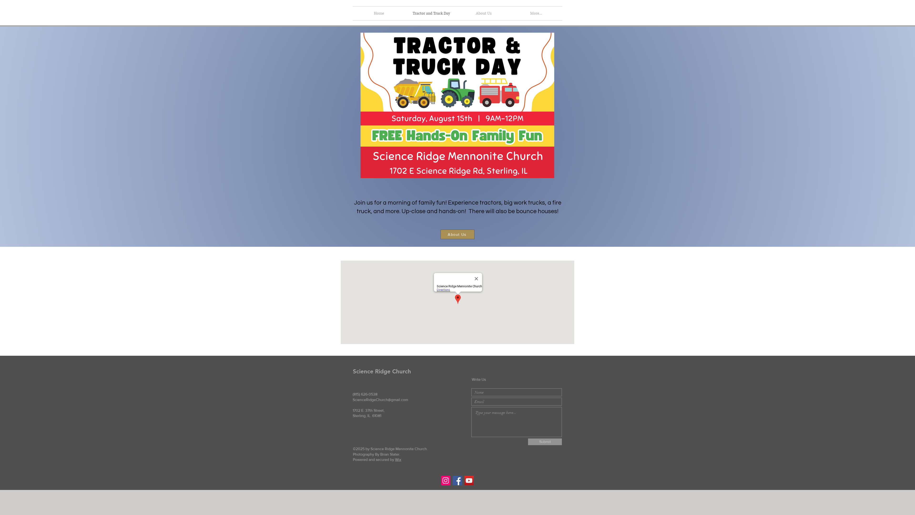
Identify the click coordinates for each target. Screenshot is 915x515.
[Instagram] (445, 480)
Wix (398, 460)
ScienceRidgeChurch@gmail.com (380, 400)
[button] (484, 13)
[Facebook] (457, 480)
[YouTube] (469, 480)
